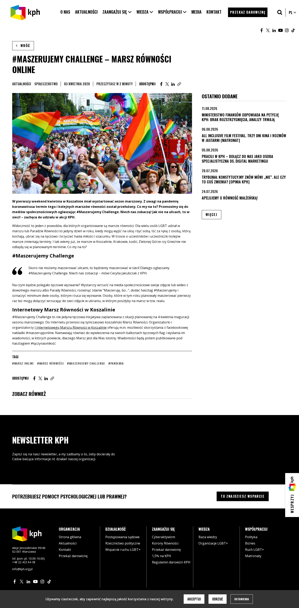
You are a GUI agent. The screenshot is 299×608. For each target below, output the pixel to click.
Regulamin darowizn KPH (171, 562)
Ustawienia (241, 599)
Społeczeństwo (46, 83)
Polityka (251, 537)
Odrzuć (217, 599)
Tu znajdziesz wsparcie (243, 496)
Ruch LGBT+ (254, 549)
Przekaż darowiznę (73, 556)
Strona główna (70, 537)
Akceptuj (194, 599)
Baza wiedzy (208, 537)
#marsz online (23, 363)
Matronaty (253, 556)
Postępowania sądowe (122, 537)
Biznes (250, 543)
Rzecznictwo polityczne (122, 543)
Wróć (25, 45)
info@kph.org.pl (22, 569)
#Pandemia (116, 363)
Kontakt (65, 549)
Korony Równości (165, 543)
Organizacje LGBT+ (213, 543)
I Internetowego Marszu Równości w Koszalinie (71, 327)
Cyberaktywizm (163, 537)
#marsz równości (50, 363)
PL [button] (293, 12)
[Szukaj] (279, 12)
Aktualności (21, 83)
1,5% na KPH (161, 556)
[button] (117, 12)
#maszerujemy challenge (86, 363)
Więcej (213, 214)
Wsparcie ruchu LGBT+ (123, 549)
